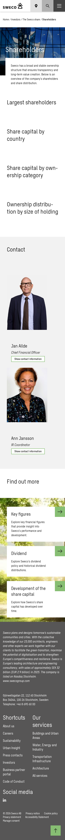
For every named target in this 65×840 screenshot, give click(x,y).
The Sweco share (31, 19)
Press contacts (13, 755)
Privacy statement (12, 817)
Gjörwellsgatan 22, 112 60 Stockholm (25, 695)
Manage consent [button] (11, 820)
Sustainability (12, 741)
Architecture (40, 768)
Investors (15, 19)
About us (8, 726)
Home (6, 19)
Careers (8, 733)
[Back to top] (56, 830)
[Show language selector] (36, 6)
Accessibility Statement (37, 817)
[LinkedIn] (6, 800)
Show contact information (28, 358)
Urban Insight (11, 748)
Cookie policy (51, 813)
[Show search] (47, 6)
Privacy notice (33, 813)
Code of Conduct (14, 781)
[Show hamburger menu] (59, 6)
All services (39, 776)
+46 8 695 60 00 (25, 704)
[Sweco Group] (13, 6)
